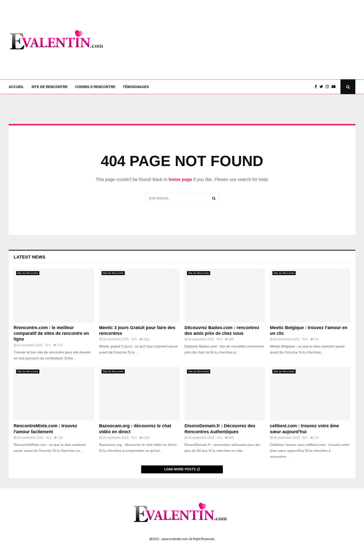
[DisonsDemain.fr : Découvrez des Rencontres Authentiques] (224, 394)
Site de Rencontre (49, 87)
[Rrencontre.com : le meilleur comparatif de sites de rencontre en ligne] (54, 295)
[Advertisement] (265, 39)
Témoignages (136, 87)
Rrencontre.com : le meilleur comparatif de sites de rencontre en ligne (51, 333)
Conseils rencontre (95, 87)
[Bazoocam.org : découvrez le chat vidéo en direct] (139, 394)
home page (180, 179)
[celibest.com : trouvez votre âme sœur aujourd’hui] (310, 394)
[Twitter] (322, 87)
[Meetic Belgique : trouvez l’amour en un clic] (310, 295)
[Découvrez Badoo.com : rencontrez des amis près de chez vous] (224, 295)
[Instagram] (329, 87)
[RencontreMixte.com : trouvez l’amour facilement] (54, 394)
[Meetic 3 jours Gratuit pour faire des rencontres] (139, 295)
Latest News (29, 257)
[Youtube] (335, 87)
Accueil (16, 87)
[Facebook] (317, 87)
